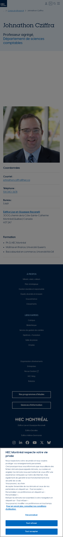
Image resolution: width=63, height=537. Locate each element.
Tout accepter (31, 531)
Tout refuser (31, 523)
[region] (31, 492)
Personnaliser (31, 515)
